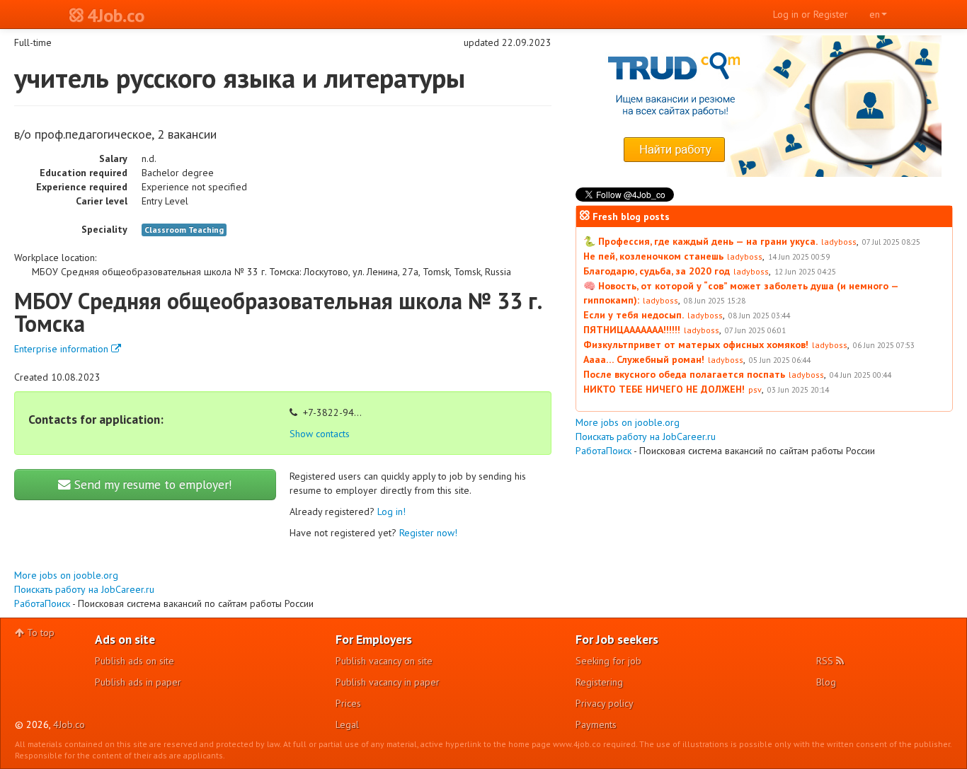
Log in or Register (810, 14)
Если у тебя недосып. (633, 314)
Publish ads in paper (138, 682)
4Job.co (69, 724)
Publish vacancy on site (384, 660)
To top (39, 632)
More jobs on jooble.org (66, 575)
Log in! (391, 511)
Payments (596, 724)
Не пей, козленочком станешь (653, 256)
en (874, 14)
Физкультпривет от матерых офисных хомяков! (695, 344)
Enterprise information (62, 348)
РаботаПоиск (42, 603)
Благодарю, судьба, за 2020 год (656, 271)
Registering (599, 682)
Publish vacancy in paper (388, 682)
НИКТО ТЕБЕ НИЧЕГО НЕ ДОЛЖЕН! (664, 389)
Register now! (428, 532)
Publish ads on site (134, 660)
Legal (347, 724)
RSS (826, 660)
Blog (826, 682)
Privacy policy (605, 703)
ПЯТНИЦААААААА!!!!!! (631, 329)
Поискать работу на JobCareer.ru (84, 589)
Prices (348, 703)
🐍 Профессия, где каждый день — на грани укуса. (700, 241)
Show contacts (320, 433)
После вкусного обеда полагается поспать (684, 374)
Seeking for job (608, 660)
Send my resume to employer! (151, 484)
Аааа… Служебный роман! (643, 359)
